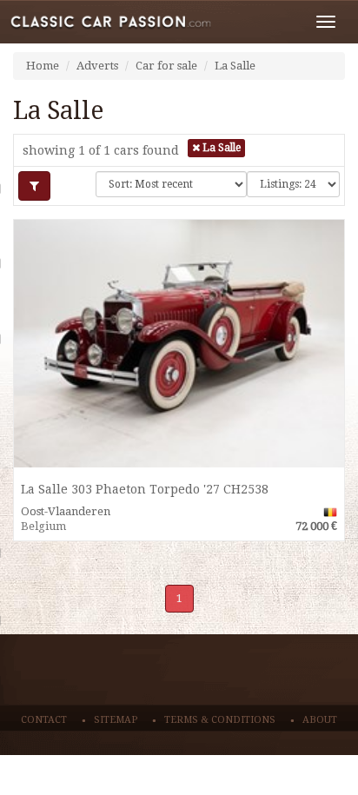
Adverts (97, 65)
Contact (44, 719)
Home (42, 65)
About (319, 719)
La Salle (235, 65)
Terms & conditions (219, 719)
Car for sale (166, 65)
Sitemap (115, 719)
